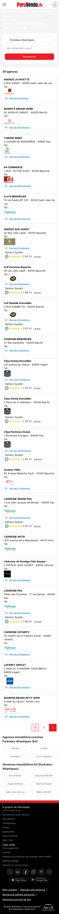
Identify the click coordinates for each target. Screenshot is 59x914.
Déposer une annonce (32, 889)
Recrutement (8, 819)
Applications (8, 831)
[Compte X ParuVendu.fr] (10, 872)
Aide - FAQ (7, 840)
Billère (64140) (44, 792)
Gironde (15, 748)
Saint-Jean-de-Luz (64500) (15, 792)
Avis (37, 257)
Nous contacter (10, 836)
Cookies (6, 852)
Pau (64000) (15, 775)
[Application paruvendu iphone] (19, 879)
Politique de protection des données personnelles (26, 856)
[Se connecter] (55, 4)
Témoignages (9, 823)
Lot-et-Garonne (44, 756)
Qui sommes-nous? (11, 810)
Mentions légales (10, 860)
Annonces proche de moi (16, 899)
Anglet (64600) (15, 783)
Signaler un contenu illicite (15, 865)
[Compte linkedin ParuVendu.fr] (17, 872)
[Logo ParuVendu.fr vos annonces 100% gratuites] (30, 8)
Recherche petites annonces (18, 894)
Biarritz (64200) (44, 783)
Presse (5, 827)
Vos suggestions (10, 848)
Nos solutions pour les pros (15, 814)
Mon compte (9, 889)
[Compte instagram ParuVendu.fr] (33, 872)
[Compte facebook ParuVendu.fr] (25, 872)
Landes (44, 748)
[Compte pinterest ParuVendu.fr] (41, 872)
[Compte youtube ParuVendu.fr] (49, 872)
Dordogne (15, 756)
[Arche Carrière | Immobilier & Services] (48, 908)
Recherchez (29, 56)
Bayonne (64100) (44, 775)
